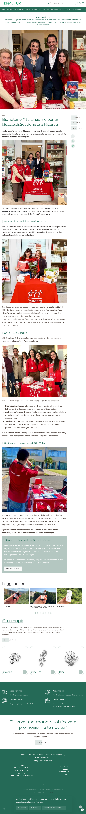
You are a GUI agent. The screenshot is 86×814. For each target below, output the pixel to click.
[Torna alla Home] (12, 3)
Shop (77, 117)
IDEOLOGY (48, 793)
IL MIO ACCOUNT (22, 768)
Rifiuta (35, 807)
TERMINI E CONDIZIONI (22, 776)
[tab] (35, 613)
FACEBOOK (64, 766)
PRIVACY (22, 773)
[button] (83, 3)
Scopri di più (13, 568)
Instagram (64, 772)
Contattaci (43, 742)
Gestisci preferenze (54, 807)
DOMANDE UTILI (22, 770)
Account (77, 123)
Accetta (22, 807)
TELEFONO (63, 774)
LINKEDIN (64, 769)
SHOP (22, 765)
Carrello (77, 128)
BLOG (4, 115)
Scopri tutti (10, 640)
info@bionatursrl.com (43, 761)
